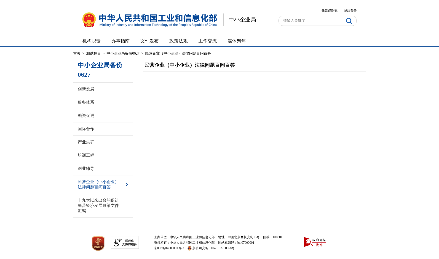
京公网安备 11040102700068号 (213, 248)
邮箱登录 (350, 11)
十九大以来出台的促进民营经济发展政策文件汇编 (98, 205)
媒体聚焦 (237, 40)
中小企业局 (242, 20)
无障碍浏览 (329, 11)
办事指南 (120, 40)
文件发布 (149, 40)
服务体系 (86, 102)
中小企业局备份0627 (123, 53)
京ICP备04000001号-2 (169, 248)
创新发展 (86, 89)
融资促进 (86, 115)
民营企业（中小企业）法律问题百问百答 (178, 53)
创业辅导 (86, 168)
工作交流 (207, 40)
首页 (76, 53)
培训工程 (86, 155)
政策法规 (178, 40)
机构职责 (91, 40)
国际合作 (86, 129)
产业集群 (86, 142)
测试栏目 (93, 53)
